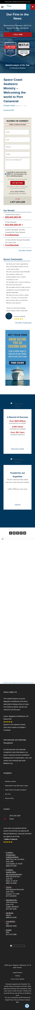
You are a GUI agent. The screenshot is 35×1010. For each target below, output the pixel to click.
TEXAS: (9, 887)
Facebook (7, 730)
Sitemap (17, 975)
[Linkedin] (17, 532)
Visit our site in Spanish (17, 979)
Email (12, 819)
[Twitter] (10, 532)
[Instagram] (21, 532)
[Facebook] (14, 532)
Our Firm (8, 794)
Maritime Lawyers (10, 781)
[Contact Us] (33, 7)
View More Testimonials (23, 323)
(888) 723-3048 (11, 883)
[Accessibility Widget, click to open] (27, 1006)
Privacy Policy (25, 186)
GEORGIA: (10, 913)
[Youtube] (24, 532)
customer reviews (19, 724)
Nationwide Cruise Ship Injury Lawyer (16, 785)
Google (21, 727)
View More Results (25, 250)
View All (17, 505)
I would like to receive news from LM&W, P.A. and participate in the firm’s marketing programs (17, 174)
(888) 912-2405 (11, 917)
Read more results (17, 449)
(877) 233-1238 (15, 816)
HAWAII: (9, 930)
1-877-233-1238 (17, 202)
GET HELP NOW (17, 183)
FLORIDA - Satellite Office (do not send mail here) (14, 872)
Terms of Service (25, 1000)
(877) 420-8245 (11, 896)
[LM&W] (7, 105)
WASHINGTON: (11, 900)
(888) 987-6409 (11, 926)
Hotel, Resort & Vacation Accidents (15, 790)
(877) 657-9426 (11, 909)
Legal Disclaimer (17, 972)
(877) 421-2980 (11, 934)
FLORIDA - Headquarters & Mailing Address (12, 855)
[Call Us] (28, 7)
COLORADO (10, 921)
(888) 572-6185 (11, 866)
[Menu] (2, 7)
